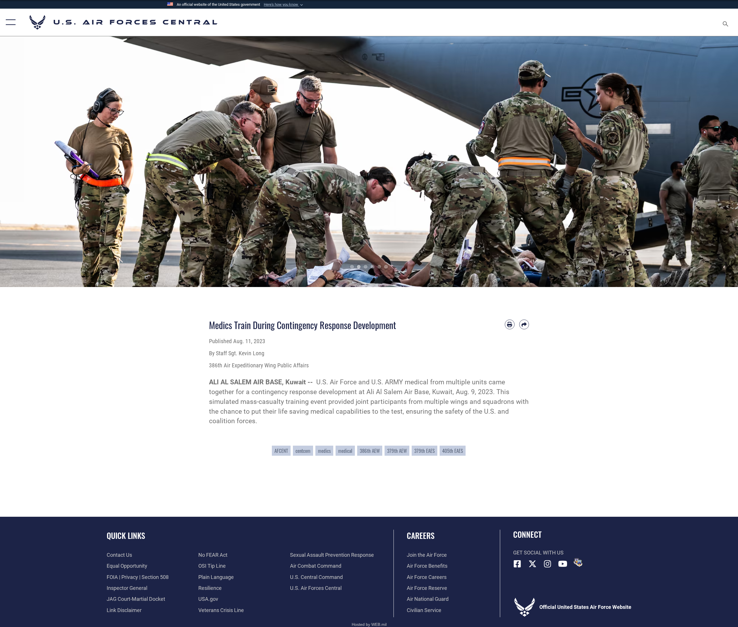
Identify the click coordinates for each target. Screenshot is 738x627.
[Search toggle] (726, 22)
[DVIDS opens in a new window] (578, 562)
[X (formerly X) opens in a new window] (532, 564)
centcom (302, 450)
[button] (284, 4)
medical (345, 450)
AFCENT (281, 450)
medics (324, 450)
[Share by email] (524, 324)
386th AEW (370, 450)
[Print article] (510, 324)
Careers (420, 535)
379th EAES (424, 450)
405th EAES (452, 450)
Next (701, 161)
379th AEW (397, 450)
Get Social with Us (538, 553)
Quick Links (126, 535)
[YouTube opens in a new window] (562, 564)
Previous (37, 161)
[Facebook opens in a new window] (517, 564)
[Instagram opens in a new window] (547, 564)
